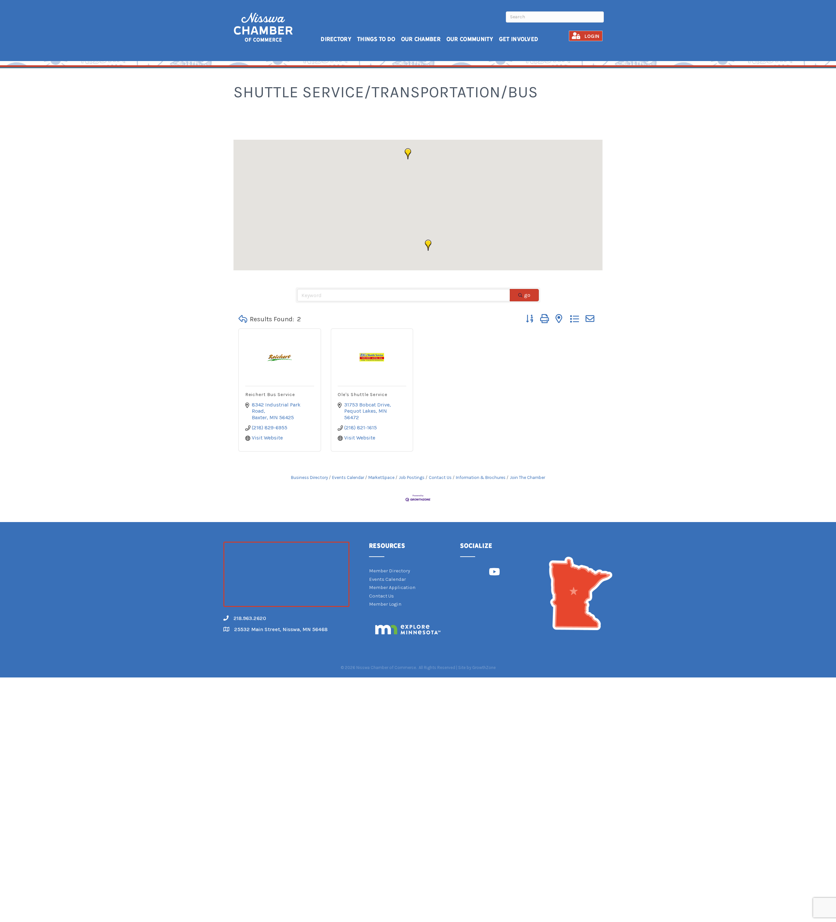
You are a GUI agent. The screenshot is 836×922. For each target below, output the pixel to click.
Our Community (469, 39)
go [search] (527, 295)
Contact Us (440, 477)
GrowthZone (484, 667)
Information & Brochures (481, 477)
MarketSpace (381, 477)
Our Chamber (421, 39)
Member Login (385, 604)
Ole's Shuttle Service (362, 394)
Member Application (392, 587)
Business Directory (309, 477)
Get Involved (519, 39)
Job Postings (412, 477)
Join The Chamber (527, 477)
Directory (336, 39)
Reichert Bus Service (270, 394)
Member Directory (389, 571)
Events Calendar (348, 477)
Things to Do (376, 39)
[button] (428, 245)
